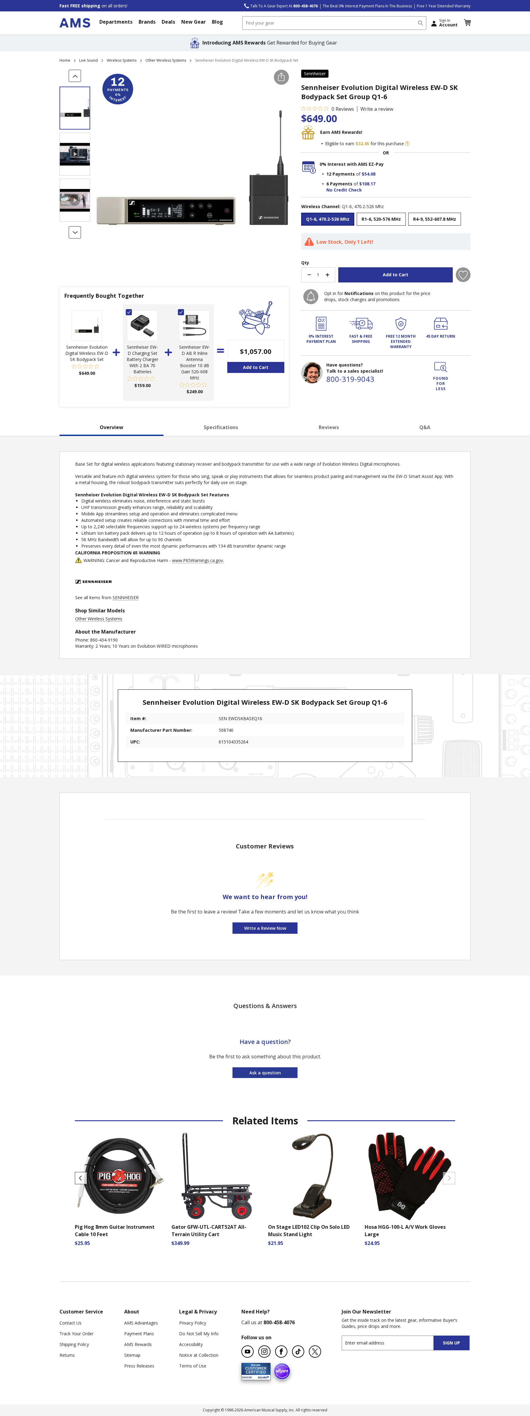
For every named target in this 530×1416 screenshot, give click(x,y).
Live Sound (88, 60)
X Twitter (315, 1351)
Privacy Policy (192, 1323)
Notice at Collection (198, 1355)
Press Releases (139, 1366)
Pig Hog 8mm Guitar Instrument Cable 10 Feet (115, 1231)
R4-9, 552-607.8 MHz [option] (434, 219)
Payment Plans (139, 1333)
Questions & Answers (265, 1006)
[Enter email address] (393, 1343)
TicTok (298, 1351)
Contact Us (71, 1323)
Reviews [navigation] (329, 427)
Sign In (448, 23)
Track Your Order (77, 1333)
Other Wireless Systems (165, 60)
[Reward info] (407, 143)
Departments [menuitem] (115, 21)
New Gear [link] (193, 21)
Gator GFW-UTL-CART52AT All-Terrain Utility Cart (208, 1231)
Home (65, 60)
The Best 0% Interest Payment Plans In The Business (367, 6)
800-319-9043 (350, 379)
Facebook (281, 1351)
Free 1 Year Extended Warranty (443, 6)
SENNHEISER (126, 597)
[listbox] (385, 220)
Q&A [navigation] (424, 427)
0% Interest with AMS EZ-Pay (352, 164)
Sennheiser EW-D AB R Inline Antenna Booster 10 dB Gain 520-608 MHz (194, 362)
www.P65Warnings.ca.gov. (198, 560)
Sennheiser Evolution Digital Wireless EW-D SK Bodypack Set (86, 353)
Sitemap (132, 1355)
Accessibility (191, 1344)
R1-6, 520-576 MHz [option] (381, 219)
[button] (467, 23)
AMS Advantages (141, 1323)
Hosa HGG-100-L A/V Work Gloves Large (405, 1231)
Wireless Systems (121, 60)
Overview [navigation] (111, 427)
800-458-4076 (279, 1322)
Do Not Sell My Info (199, 1333)
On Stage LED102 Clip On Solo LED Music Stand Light (309, 1231)
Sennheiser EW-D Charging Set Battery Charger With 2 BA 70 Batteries (142, 359)
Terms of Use (192, 1366)
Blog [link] (217, 21)
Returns (67, 1355)
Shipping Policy (74, 1344)
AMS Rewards (138, 1344)
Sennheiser (315, 73)
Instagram (264, 1351)
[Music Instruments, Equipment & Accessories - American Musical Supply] (75, 23)
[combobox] (334, 23)
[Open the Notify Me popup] (310, 296)
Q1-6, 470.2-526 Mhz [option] (327, 219)
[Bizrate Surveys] (262, 1376)
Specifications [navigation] (221, 427)
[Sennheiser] (93, 591)
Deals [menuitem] (168, 21)
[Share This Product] (281, 77)
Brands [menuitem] (147, 21)
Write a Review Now (265, 928)
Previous (81, 1178)
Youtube (247, 1351)
